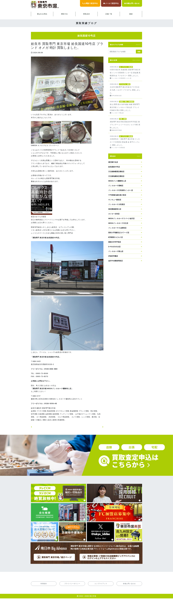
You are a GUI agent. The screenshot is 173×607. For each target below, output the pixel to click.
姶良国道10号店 (114, 167)
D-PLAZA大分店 (114, 247)
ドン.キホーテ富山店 (115, 251)
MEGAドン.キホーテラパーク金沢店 (121, 218)
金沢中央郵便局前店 (115, 261)
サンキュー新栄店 (114, 200)
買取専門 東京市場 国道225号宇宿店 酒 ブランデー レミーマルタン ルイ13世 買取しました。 (125, 124)
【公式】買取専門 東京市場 (45, 4)
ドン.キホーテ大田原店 (116, 204)
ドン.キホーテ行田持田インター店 (120, 190)
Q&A (131, 14)
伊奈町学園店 (113, 256)
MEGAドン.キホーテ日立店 (118, 223)
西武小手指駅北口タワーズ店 (118, 233)
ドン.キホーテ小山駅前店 (117, 228)
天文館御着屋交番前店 (116, 171)
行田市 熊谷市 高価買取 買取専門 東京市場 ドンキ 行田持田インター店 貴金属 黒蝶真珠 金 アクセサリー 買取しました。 (125, 72)
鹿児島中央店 (113, 162)
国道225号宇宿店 (114, 242)
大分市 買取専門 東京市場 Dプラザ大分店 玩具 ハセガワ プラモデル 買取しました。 (125, 89)
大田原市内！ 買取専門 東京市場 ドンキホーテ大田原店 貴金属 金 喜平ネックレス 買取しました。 (125, 141)
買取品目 (86, 14)
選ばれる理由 (42, 14)
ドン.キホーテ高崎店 (115, 186)
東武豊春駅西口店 (114, 209)
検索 (139, 51)
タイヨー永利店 (114, 214)
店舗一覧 (108, 14)
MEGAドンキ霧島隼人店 (117, 181)
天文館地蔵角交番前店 (116, 176)
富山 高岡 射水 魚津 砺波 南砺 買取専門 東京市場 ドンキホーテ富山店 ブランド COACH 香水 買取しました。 (125, 107)
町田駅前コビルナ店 (115, 237)
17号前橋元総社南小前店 (117, 195)
